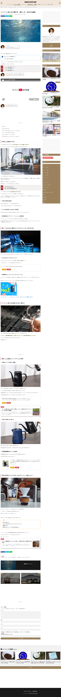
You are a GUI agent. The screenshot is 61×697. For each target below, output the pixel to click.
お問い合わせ (35, 691)
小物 (44, 194)
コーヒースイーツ (44, 4)
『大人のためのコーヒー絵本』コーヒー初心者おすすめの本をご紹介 (53, 662)
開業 (48, 4)
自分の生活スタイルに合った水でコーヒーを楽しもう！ (11, 136)
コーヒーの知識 (9, 14)
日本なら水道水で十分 (6, 128)
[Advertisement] (21, 117)
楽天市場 (8, 269)
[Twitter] (7, 16)
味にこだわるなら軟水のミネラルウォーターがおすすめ (11, 130)
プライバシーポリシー (28, 691)
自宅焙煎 (39, 4)
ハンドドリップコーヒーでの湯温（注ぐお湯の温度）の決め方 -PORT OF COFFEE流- (51, 107)
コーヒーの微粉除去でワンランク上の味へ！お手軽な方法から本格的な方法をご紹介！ (17, 542)
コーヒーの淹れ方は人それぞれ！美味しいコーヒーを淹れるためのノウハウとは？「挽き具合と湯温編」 (17, 410)
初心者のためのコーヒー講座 (32, 4)
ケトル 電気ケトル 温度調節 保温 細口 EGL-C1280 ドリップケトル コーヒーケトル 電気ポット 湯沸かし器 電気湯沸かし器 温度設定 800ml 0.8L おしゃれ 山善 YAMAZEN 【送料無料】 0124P (25, 461)
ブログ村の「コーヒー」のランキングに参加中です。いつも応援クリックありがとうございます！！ (16, 557)
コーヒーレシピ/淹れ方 (16, 4)
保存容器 (45, 189)
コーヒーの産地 (46, 172)
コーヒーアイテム (10, 4)
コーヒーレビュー (24, 4)
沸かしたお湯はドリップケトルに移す (8, 134)
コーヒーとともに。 (58, 110)
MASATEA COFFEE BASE (30, 2)
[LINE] (10, 16)
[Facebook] (3, 16)
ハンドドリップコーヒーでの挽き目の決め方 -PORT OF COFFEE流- (51, 79)
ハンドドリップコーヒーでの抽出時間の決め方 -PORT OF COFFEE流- (51, 93)
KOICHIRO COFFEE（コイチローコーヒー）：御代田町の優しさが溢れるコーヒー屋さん (51, 121)
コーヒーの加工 (46, 167)
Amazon (4, 269)
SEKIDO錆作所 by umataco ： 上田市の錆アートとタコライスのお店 (51, 135)
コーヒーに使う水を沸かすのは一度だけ (8, 132)
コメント (2, 610)
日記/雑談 (51, 4)
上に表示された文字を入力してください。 (7, 634)
